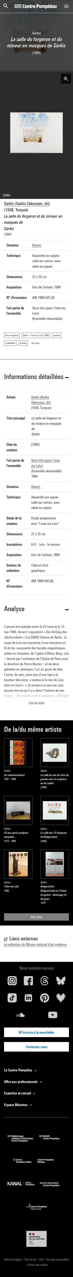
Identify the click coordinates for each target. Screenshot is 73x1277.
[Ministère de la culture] (36, 1239)
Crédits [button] (6, 194)
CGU (41, 1259)
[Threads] (44, 982)
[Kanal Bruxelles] (24, 1187)
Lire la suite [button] (36, 703)
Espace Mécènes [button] (16, 1105)
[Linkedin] (28, 999)
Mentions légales (13, 1259)
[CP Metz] (25, 1164)
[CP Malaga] (49, 1164)
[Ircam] (52, 1141)
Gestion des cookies (37, 1264)
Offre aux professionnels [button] (21, 1082)
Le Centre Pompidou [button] (18, 1070)
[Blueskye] (61, 982)
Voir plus (36, 917)
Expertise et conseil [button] (18, 1093)
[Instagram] (12, 982)
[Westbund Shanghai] (52, 1187)
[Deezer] (61, 999)
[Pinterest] (44, 999)
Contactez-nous (36, 1047)
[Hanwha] (36, 1211)
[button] (36, 377)
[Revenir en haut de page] (63, 1267)
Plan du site (30, 1259)
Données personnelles (57, 1259)
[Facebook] (28, 982)
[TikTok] (12, 999)
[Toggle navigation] (66, 6)
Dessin (36, 245)
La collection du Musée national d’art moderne (35, 944)
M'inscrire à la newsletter (36, 1032)
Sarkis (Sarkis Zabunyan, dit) (27, 203)
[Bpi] (23, 1141)
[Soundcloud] (20, 1016)
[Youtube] (52, 1016)
